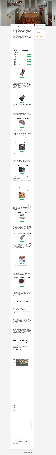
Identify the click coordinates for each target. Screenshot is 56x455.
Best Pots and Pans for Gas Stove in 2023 (14, 408)
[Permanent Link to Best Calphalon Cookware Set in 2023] (14, 359)
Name (13, 431)
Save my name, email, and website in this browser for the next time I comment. (21, 441)
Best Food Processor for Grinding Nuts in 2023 (33, 403)
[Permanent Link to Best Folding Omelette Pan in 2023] (22, 405)
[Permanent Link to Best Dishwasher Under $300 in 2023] (34, 405)
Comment (14, 421)
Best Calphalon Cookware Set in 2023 (14, 362)
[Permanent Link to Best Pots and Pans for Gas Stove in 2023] (14, 405)
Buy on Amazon (29, 54)
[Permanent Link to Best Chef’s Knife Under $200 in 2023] (22, 359)
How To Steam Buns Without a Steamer (39, 32)
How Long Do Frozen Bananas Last (39, 33)
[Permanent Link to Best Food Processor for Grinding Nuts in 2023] (34, 359)
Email (13, 434)
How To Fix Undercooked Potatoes (39, 37)
